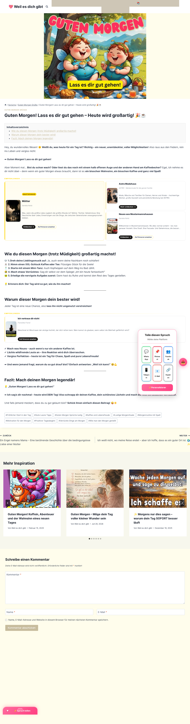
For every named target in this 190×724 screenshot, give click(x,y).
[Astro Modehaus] (145, 195)
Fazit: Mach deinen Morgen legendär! (32, 138)
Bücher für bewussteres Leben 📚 (121, 3)
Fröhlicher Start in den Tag (18, 415)
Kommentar (14, 574)
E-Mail (102, 612)
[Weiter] (182, 503)
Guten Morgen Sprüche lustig (68, 415)
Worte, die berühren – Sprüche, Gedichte (76, 3)
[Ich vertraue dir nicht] (95, 329)
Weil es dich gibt (19, 528)
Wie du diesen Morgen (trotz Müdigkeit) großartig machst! (43, 131)
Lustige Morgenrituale (123, 415)
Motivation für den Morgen (18, 421)
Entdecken (29, 227)
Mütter (26, 201)
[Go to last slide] (8, 503)
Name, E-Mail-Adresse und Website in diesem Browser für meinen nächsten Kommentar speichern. (58, 620)
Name (11, 612)
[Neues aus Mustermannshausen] (145, 226)
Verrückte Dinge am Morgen (72, 421)
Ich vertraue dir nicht (28, 318)
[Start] (5, 105)
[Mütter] (54, 210)
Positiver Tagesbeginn (44, 421)
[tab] (89, 538)
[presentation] (32, 489)
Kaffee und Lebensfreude (98, 415)
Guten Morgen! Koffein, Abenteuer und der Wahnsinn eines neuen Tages (31, 518)
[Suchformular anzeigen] (46, 6)
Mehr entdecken (128, 207)
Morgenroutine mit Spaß (149, 415)
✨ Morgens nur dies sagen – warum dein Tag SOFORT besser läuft (156, 518)
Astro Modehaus (127, 183)
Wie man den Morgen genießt (102, 421)
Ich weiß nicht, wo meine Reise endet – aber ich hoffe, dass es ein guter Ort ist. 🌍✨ (144, 440)
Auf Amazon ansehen (46, 227)
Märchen (108, 9)
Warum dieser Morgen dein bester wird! (33, 134)
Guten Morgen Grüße (15, 110)
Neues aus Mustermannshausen (136, 214)
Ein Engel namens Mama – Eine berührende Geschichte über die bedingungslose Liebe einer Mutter (45, 440)
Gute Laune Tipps (42, 415)
